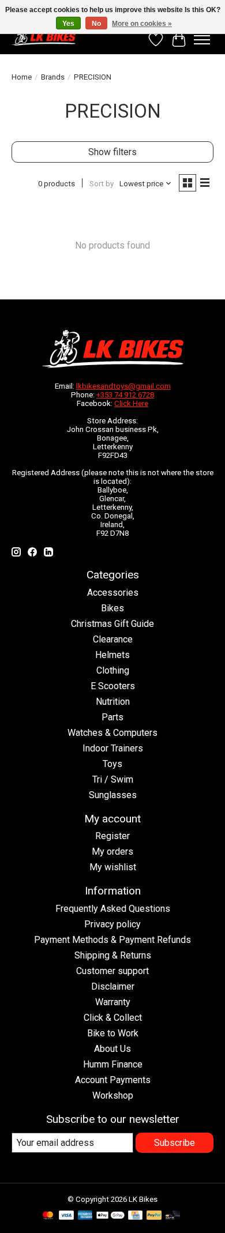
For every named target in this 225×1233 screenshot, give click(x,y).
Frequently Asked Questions (112, 908)
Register (112, 835)
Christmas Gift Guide (112, 623)
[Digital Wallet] (110, 1216)
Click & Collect (113, 1017)
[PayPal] (154, 1216)
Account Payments (113, 1079)
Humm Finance (112, 1064)
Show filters (112, 151)
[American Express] (85, 1216)
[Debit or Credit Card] (172, 1216)
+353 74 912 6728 (125, 394)
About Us (112, 1048)
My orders (112, 851)
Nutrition (113, 701)
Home (22, 77)
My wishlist (112, 867)
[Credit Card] (135, 1216)
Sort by (101, 183)
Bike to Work (112, 1033)
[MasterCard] (47, 1216)
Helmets (112, 654)
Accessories (112, 592)
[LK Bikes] (44, 37)
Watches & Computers (113, 732)
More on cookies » (142, 24)
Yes (68, 24)
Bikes (112, 608)
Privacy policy (112, 924)
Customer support (112, 970)
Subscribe (174, 1142)
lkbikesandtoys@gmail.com (123, 386)
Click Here (131, 403)
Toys (112, 763)
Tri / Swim (112, 779)
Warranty (112, 1002)
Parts (112, 717)
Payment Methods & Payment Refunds (112, 939)
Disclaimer (112, 986)
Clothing (112, 670)
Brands (53, 77)
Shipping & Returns (112, 955)
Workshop (112, 1095)
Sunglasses (113, 795)
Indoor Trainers (112, 748)
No (96, 24)
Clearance (113, 639)
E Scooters (113, 686)
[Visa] (66, 1216)
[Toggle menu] (201, 39)
